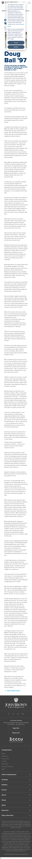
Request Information (7, 766)
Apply (3, 769)
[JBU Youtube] (23, 714)
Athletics (4, 785)
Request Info (16, 733)
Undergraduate (7, 750)
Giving (4, 800)
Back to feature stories (13, 690)
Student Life (5, 764)
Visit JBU (4, 761)
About (4, 805)
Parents (4, 790)
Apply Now (16, 728)
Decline (16, 47)
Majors (3, 753)
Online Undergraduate (9, 774)
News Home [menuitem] (5, 11)
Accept (16, 42)
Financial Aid (5, 758)
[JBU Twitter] (18, 714)
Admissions (5, 756)
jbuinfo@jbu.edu (20, 724)
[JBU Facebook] (8, 714)
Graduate (5, 780)
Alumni (4, 795)
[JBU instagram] (13, 714)
